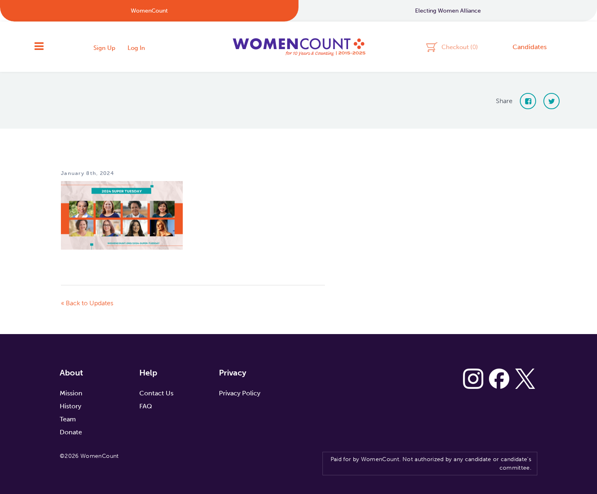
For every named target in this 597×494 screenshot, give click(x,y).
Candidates (530, 47)
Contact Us (156, 393)
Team (68, 419)
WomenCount (298, 47)
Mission (71, 393)
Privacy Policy (239, 393)
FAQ (145, 406)
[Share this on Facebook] (528, 101)
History (70, 406)
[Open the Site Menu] (39, 47)
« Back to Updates (87, 303)
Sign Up (104, 48)
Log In (136, 48)
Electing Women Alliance (448, 10)
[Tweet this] (551, 101)
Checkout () (459, 46)
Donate (71, 432)
